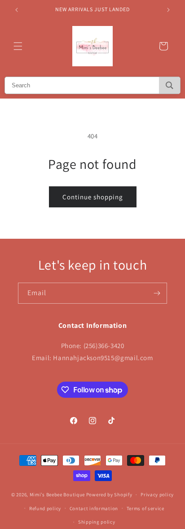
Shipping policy (96, 522)
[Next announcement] (168, 10)
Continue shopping (92, 197)
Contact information (94, 508)
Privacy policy (157, 494)
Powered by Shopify (109, 494)
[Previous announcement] (16, 10)
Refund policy (45, 508)
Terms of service (145, 508)
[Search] (169, 85)
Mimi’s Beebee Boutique (57, 494)
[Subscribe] (157, 293)
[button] (18, 46)
